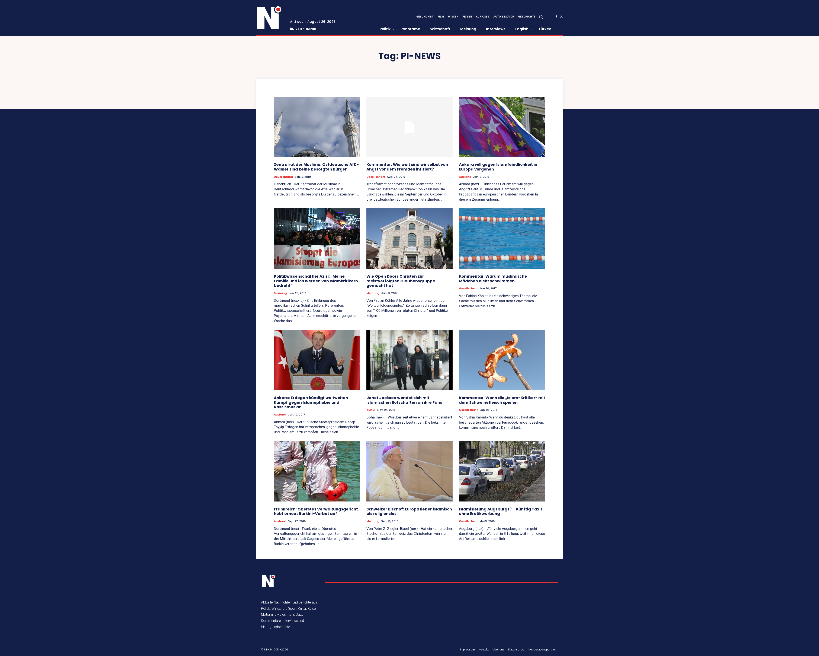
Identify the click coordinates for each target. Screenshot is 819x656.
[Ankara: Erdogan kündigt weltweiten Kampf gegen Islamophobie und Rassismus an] (317, 360)
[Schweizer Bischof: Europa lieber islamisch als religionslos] (409, 471)
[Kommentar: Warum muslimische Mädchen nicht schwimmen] (502, 238)
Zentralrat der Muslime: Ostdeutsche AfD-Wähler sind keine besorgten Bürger (316, 167)
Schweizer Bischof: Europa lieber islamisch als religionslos (409, 511)
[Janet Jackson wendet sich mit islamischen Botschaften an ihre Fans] (409, 360)
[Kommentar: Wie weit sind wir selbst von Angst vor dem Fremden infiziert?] (409, 127)
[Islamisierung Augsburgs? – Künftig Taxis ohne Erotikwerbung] (502, 471)
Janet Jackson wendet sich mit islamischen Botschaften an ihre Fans (404, 400)
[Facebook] (556, 16)
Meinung (280, 293)
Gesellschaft (375, 177)
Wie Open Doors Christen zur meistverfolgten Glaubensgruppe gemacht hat (400, 281)
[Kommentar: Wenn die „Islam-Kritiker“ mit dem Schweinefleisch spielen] (502, 360)
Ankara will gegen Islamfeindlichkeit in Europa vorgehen (498, 167)
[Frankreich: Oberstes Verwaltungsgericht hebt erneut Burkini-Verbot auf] (317, 471)
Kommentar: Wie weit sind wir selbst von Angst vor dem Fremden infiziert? (407, 167)
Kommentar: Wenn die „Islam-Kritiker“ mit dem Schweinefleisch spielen (502, 400)
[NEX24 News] (269, 18)
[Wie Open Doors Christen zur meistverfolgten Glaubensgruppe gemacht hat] (409, 238)
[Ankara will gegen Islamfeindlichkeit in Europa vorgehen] (502, 127)
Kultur (371, 410)
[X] (561, 16)
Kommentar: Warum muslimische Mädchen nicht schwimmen (493, 279)
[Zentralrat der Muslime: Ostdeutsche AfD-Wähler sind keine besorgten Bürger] (317, 127)
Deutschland (283, 177)
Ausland (465, 177)
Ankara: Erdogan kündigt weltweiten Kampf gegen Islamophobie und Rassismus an (311, 402)
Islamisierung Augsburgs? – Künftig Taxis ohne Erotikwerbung (501, 511)
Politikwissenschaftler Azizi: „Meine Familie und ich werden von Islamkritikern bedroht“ (316, 281)
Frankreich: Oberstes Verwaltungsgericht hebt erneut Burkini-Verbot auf (316, 511)
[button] (541, 17)
